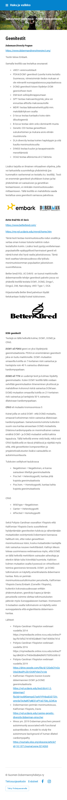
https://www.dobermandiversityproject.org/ (28, 50)
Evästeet (33, 781)
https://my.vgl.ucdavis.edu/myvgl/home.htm (29, 231)
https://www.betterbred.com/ (21, 225)
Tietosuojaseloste (15, 781)
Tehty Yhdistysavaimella (17, 788)
